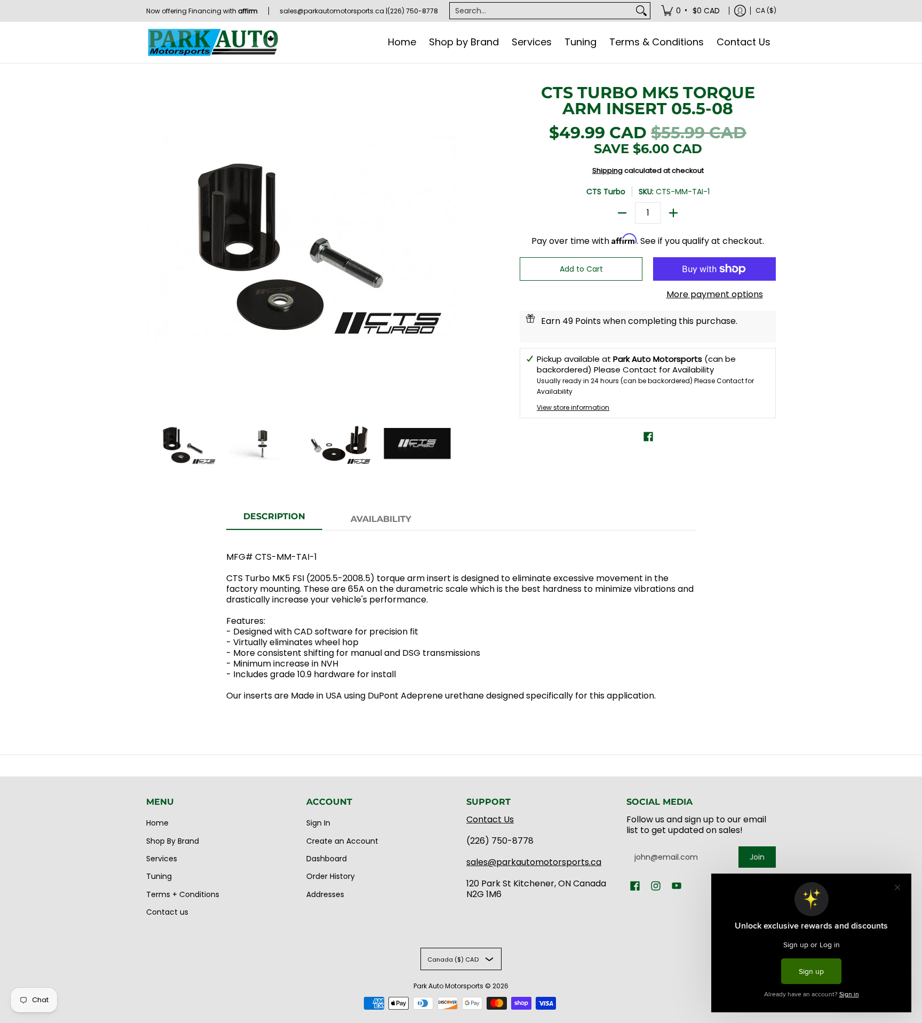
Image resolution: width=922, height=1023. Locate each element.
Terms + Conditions (182, 894)
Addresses (325, 894)
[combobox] (541, 11)
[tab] (274, 520)
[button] (648, 436)
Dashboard (326, 858)
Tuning (159, 876)
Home (157, 823)
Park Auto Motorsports (448, 985)
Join (757, 857)
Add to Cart (581, 269)
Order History (330, 876)
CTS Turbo (605, 191)
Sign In (318, 823)
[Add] (673, 212)
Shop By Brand (172, 841)
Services (161, 858)
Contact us (167, 912)
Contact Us (490, 819)
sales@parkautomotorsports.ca (533, 862)
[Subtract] (622, 212)
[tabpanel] (461, 621)
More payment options (714, 294)
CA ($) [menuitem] (766, 10)
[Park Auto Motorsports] (213, 42)
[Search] (641, 11)
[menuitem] (691, 10)
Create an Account (342, 841)
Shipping (607, 170)
